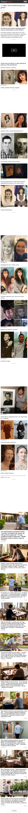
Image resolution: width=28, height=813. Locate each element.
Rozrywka (25, 541)
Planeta (6, 2)
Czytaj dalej (14, 810)
